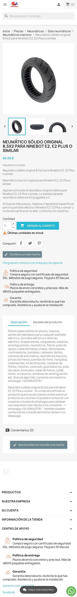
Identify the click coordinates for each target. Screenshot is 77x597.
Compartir (21, 243)
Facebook (6, 472)
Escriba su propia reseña (24, 254)
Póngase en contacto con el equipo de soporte (32, 263)
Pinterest (39, 243)
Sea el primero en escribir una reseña (41, 444)
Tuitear (30, 243)
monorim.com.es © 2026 (18, 586)
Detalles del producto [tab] (47, 322)
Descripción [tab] (19, 322)
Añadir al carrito (37, 225)
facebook (9, 592)
